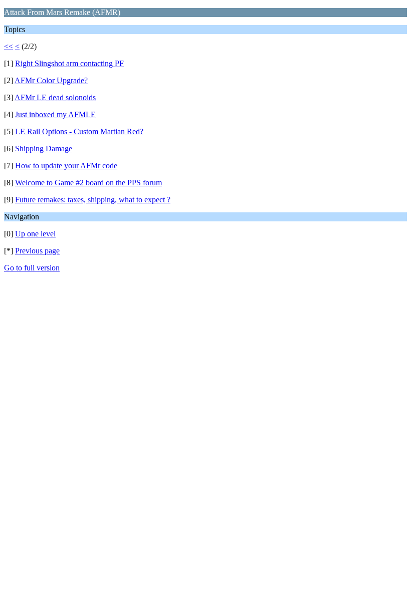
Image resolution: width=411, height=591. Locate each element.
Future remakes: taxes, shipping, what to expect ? (92, 199)
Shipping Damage (43, 148)
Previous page (37, 250)
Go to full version (32, 267)
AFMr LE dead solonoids (55, 97)
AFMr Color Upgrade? (51, 80)
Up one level (35, 233)
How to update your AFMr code (66, 165)
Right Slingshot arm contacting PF (69, 63)
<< (8, 46)
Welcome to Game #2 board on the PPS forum (88, 182)
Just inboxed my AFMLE (55, 114)
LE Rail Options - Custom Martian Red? (79, 131)
